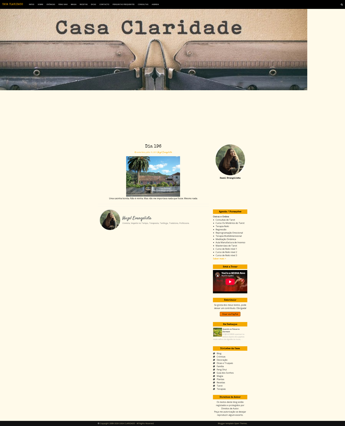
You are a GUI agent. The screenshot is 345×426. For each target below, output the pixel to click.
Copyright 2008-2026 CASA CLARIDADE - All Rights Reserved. (127, 423)
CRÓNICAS (50, 4)
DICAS (93, 4)
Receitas (221, 382)
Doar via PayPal (230, 314)
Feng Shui (222, 369)
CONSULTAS (143, 4)
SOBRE (40, 4)
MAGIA (74, 4)
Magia (220, 376)
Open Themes (240, 423)
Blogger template (226, 423)
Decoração (222, 359)
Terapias (221, 388)
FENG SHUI (63, 4)
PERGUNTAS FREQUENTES (124, 4)
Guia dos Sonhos (225, 372)
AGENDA (155, 4)
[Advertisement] (172, 122)
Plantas (220, 379)
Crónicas (221, 356)
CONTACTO (104, 4)
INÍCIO (31, 4)
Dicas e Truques (225, 363)
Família (220, 366)
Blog (219, 353)
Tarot (219, 385)
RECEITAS (84, 4)
